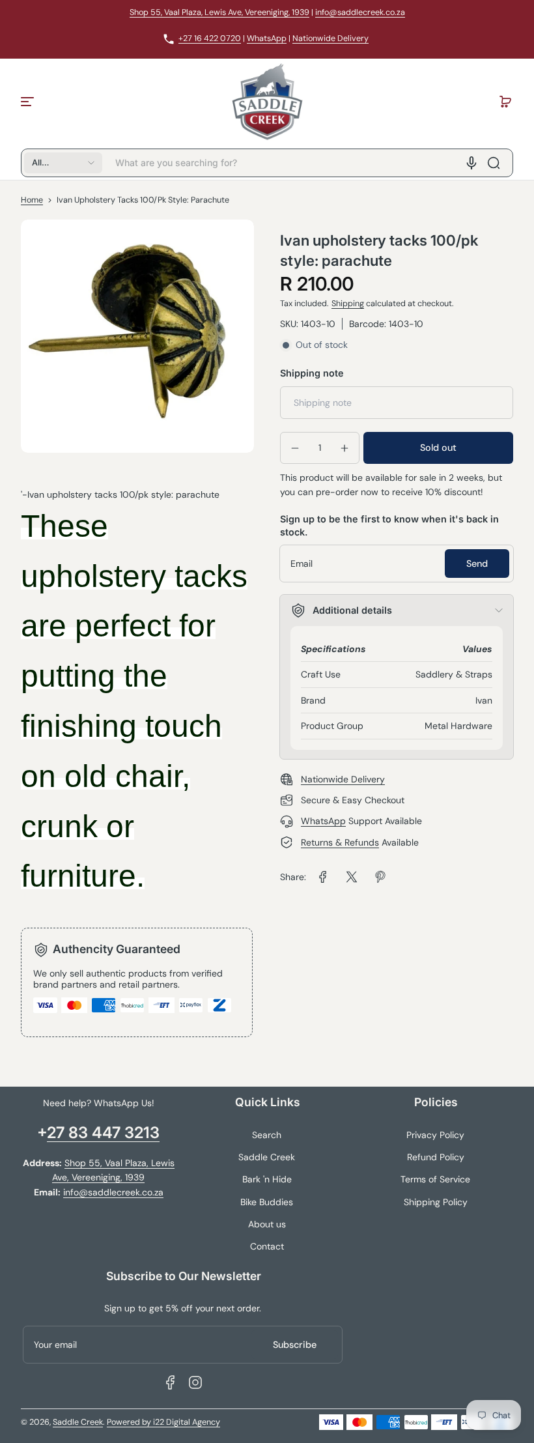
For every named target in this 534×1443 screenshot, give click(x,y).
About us (267, 1224)
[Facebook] (170, 1382)
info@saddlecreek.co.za (360, 12)
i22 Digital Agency (186, 1422)
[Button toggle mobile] (28, 102)
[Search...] (493, 162)
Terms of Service (435, 1179)
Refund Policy (435, 1157)
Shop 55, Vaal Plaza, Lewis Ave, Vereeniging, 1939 (219, 12)
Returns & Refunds (340, 842)
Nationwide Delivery (330, 38)
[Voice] (471, 162)
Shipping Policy (436, 1202)
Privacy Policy (435, 1135)
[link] (323, 877)
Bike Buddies (266, 1202)
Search (266, 1135)
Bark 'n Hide (267, 1179)
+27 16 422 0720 (209, 38)
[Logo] (267, 102)
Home (32, 200)
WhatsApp (267, 38)
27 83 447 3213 (103, 1132)
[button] (505, 101)
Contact (267, 1246)
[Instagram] (195, 1382)
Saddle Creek (266, 1157)
